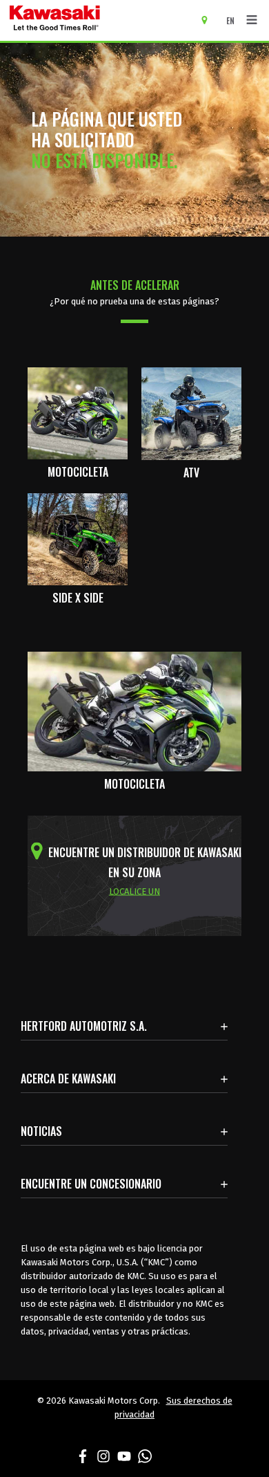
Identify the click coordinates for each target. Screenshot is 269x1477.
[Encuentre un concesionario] (209, 19)
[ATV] (191, 412)
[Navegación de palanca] (252, 20)
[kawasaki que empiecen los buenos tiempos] (96, 20)
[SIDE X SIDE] (78, 538)
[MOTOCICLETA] (78, 412)
